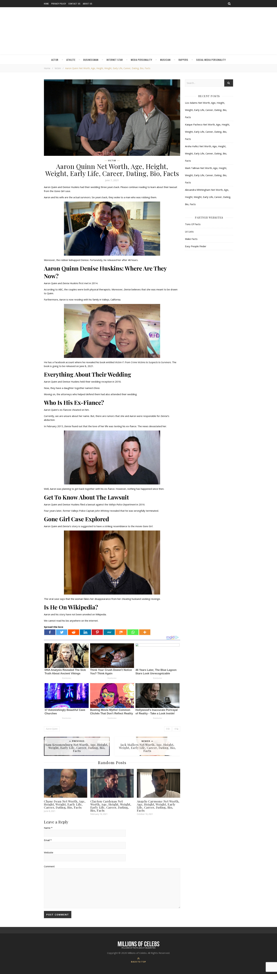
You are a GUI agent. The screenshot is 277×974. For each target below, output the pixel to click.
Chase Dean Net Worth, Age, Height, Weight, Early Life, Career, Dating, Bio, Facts (64, 804)
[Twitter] (61, 632)
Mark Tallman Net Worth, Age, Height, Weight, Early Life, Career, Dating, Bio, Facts (206, 175)
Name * (48, 827)
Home (46, 3)
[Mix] (121, 632)
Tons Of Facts (193, 224)
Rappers (183, 59)
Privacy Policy (58, 3)
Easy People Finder (195, 246)
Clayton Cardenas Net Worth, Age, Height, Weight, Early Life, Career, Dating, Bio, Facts (110, 805)
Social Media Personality (211, 59)
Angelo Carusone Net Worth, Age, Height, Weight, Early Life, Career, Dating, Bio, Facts (158, 805)
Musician (165, 59)
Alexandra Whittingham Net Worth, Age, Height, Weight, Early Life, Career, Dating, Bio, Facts (208, 197)
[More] (144, 632)
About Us (87, 3)
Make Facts (191, 238)
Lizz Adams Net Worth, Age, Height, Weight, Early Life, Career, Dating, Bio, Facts (206, 110)
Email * (48, 840)
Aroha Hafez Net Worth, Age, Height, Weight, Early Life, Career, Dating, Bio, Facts (206, 153)
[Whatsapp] (132, 632)
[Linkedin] (85, 632)
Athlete (70, 59)
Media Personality (141, 59)
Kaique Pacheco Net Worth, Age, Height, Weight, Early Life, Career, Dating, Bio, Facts (207, 131)
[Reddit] (73, 632)
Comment (49, 866)
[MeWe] (109, 632)
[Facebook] (49, 632)
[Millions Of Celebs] (138, 31)
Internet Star (114, 59)
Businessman (90, 59)
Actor (54, 59)
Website (48, 852)
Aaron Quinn (52, 728)
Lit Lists (189, 231)
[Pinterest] (97, 632)
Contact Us (74, 3)
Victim (58, 68)
